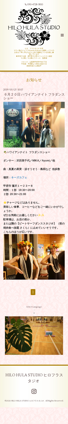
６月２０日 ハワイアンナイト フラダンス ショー (34, 96)
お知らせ (34, 80)
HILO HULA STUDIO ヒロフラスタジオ (34, 378)
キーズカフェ (19, 177)
